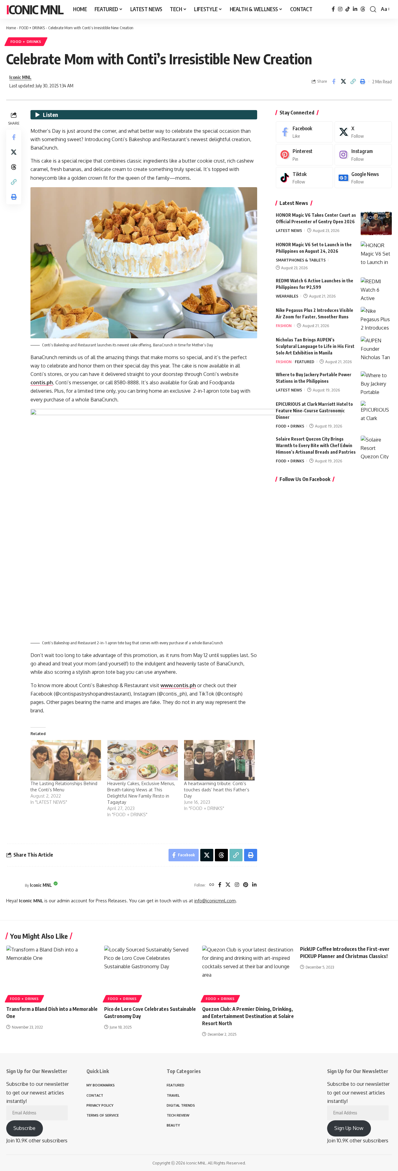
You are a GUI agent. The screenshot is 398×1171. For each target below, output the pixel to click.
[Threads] (363, 9)
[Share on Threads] (13, 166)
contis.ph (41, 382)
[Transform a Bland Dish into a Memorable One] (52, 973)
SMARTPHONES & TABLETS (301, 259)
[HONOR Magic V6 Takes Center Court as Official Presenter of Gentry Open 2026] (376, 223)
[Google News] (363, 177)
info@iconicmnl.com (215, 900)
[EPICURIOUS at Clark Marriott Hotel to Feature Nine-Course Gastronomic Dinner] (376, 412)
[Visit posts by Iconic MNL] (14, 885)
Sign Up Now (348, 1128)
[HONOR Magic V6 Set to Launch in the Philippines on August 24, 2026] (376, 253)
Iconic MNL (34, 9)
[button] (373, 9)
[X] (228, 885)
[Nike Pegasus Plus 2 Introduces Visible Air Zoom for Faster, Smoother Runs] (376, 318)
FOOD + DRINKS (32, 27)
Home (11, 27)
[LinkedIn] (355, 9)
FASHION (284, 325)
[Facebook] (333, 9)
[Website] (212, 885)
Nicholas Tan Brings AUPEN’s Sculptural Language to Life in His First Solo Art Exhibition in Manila (315, 346)
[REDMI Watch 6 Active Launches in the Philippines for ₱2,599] (376, 289)
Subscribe (24, 1128)
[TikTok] (347, 9)
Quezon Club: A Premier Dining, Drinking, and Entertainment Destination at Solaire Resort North (248, 1016)
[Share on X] (343, 81)
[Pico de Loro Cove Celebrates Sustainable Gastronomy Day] (150, 973)
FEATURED (304, 361)
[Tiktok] (304, 177)
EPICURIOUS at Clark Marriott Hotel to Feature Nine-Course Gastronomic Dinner (314, 410)
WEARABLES (287, 296)
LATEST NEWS (289, 230)
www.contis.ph (178, 685)
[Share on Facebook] (333, 81)
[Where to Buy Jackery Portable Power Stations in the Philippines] (376, 383)
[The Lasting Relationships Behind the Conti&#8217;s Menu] (65, 760)
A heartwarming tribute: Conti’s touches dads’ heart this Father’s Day (216, 789)
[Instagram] (340, 9)
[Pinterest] (246, 885)
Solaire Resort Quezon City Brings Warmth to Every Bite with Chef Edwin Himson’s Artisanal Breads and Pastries (316, 445)
